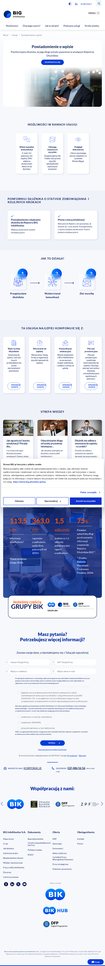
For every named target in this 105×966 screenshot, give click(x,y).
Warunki (82, 755)
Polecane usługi (71, 25)
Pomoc (80, 843)
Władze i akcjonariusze (13, 863)
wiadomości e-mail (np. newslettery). (36, 717)
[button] (70, 4)
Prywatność (72, 755)
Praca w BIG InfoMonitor (13, 867)
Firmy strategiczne (60, 864)
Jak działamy (8, 848)
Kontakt (86, 4)
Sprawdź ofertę (15, 386)
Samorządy (57, 843)
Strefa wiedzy (92, 25)
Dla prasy (7, 872)
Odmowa (19, 501)
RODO (30, 855)
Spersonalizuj (51, 501)
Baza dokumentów (35, 839)
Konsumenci (57, 848)
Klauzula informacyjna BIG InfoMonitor (52, 750)
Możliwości (12, 25)
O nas (5, 843)
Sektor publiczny (59, 853)
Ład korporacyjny (10, 853)
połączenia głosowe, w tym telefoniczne (38, 728)
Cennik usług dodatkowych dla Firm (39, 844)
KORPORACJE (33, 768)
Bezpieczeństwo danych (13, 858)
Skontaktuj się (52, 62)
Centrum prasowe (10, 877)
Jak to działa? (52, 25)
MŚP (54, 839)
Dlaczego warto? (31, 25)
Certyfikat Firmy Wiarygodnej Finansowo (62, 858)
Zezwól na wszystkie (86, 501)
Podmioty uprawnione (62, 869)
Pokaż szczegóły (88, 492)
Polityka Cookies (35, 850)
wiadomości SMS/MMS (31, 722)
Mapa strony (8, 839)
